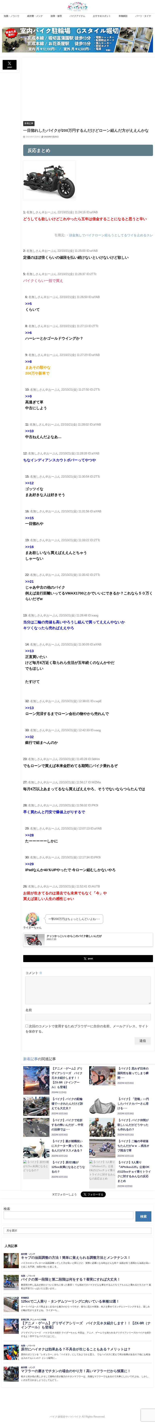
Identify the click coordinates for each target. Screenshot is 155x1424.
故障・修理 (56, 16)
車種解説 (123, 16)
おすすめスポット (102, 16)
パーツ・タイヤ (143, 16)
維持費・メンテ (35, 16)
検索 (7, 1208)
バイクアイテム (77, 16)
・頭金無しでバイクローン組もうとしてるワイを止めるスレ (109, 235)
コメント (33, 972)
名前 (28, 1010)
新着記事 (28, 123)
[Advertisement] (88, 88)
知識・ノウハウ (11, 16)
